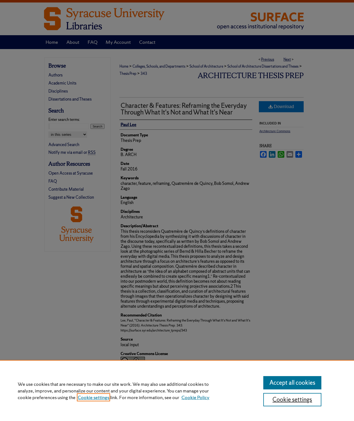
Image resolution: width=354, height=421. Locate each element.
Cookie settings (93, 397)
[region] (177, 390)
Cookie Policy (195, 397)
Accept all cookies (292, 383)
